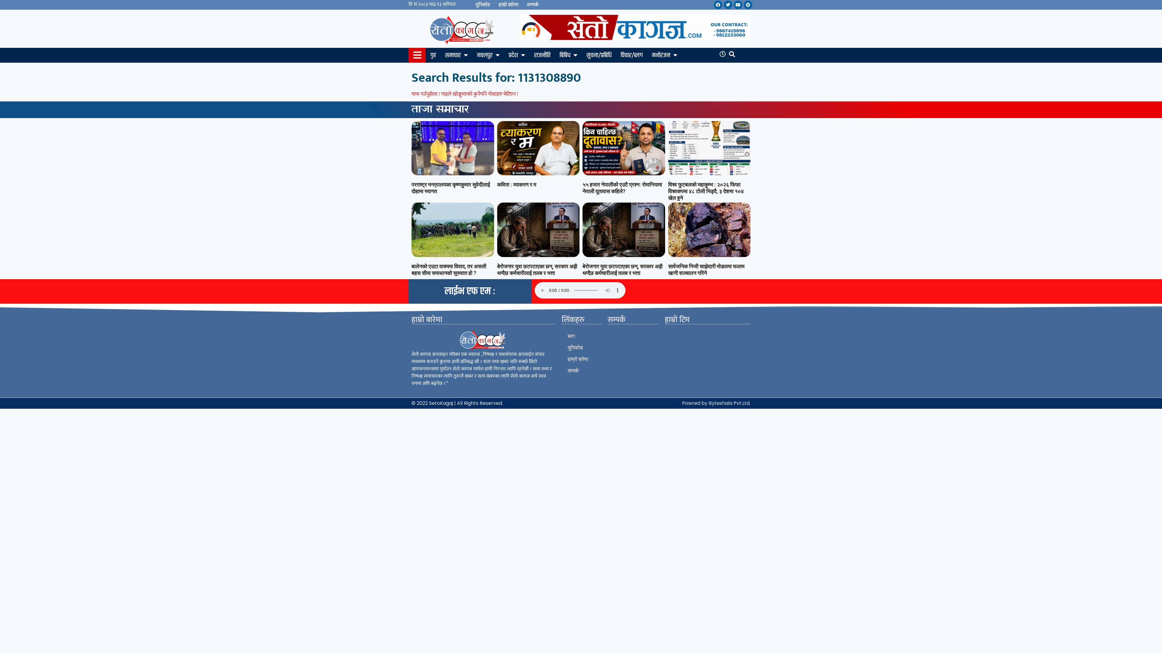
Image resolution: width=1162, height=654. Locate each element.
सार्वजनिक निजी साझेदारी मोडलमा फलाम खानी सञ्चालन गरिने (706, 269)
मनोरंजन (661, 55)
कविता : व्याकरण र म (516, 184)
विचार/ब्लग (632, 55)
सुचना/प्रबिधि (599, 55)
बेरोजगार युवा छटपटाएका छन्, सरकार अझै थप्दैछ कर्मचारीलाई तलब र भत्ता (537, 269)
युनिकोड (482, 5)
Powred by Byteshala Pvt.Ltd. (716, 403)
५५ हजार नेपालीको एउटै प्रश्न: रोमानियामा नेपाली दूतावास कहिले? (622, 187)
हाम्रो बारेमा (508, 5)
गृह (433, 55)
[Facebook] (718, 5)
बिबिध (565, 55)
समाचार (453, 55)
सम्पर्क (533, 5)
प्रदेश (513, 55)
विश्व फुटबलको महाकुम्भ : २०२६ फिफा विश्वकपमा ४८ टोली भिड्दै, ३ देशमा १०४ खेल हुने (706, 191)
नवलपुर (485, 55)
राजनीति (542, 55)
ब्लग (571, 336)
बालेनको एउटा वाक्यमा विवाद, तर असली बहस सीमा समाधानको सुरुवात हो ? (449, 269)
